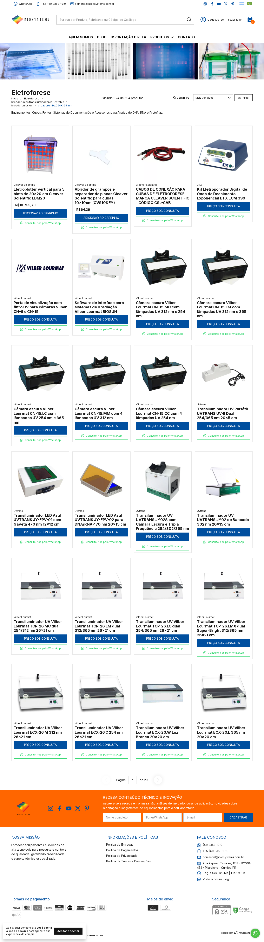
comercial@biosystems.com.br (94, 3)
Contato (186, 37)
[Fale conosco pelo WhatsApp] (255, 933)
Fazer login (235, 19)
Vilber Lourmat (22, 298)
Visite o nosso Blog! (216, 879)
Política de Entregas (119, 844)
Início (14, 98)
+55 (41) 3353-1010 (53, 3)
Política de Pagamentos (122, 850)
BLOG (101, 37)
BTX (199, 184)
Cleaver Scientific (24, 184)
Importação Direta (128, 37)
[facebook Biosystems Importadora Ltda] (212, 3)
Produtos (159, 37)
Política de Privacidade (122, 855)
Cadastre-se (215, 19)
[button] (40, 223)
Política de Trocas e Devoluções (128, 861)
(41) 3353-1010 (212, 844)
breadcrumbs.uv (21, 105)
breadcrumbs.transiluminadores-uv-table (37, 102)
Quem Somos (81, 37)
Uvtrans (201, 404)
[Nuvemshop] (237, 933)
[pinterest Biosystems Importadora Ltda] (232, 3)
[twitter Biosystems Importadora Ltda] (225, 3)
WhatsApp (25, 3)
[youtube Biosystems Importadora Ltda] (219, 3)
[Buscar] (188, 19)
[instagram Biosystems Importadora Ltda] (205, 3)
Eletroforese (31, 98)
